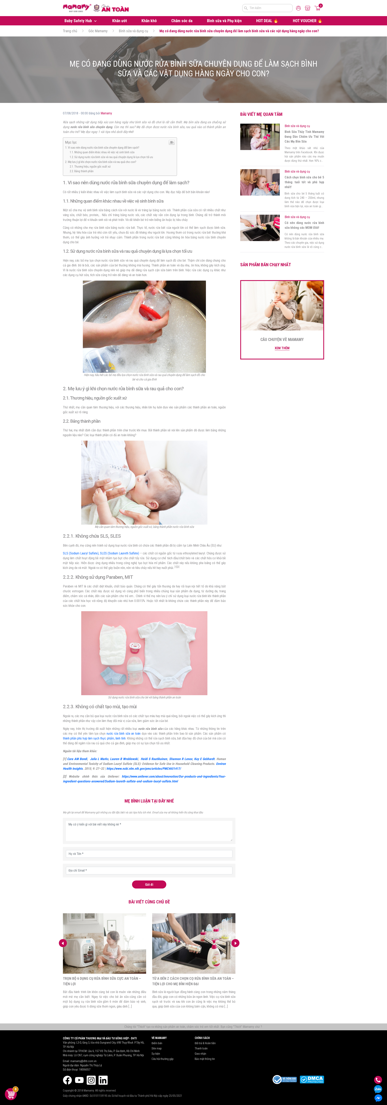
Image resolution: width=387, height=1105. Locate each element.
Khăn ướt (119, 20)
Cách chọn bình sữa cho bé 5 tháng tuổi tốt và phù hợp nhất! (304, 182)
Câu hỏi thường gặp (163, 1058)
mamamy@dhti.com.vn (83, 1061)
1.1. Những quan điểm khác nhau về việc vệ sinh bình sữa (102, 152)
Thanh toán (201, 1048)
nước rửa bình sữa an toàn (124, 733)
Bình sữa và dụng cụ (133, 31)
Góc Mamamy (98, 31)
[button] (235, 943)
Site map (157, 1048)
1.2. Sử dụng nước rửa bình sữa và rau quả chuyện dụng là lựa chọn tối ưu (111, 157)
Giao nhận (200, 1053)
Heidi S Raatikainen (154, 759)
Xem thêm (282, 348)
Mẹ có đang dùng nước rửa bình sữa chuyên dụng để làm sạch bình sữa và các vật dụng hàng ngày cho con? (239, 31)
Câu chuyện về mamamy (282, 339)
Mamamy (106, 113)
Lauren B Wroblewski (124, 759)
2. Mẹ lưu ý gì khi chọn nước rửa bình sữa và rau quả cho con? (100, 162)
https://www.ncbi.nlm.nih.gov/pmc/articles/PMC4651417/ (143, 768)
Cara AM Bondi (77, 759)
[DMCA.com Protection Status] (312, 1079)
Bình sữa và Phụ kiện (224, 20)
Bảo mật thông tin (205, 1058)
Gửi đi (149, 884)
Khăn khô (149, 20)
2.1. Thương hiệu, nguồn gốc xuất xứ (90, 166)
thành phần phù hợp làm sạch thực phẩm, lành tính (94, 738)
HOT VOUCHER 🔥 (307, 20)
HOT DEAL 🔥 (267, 20)
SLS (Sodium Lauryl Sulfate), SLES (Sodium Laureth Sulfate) (101, 553)
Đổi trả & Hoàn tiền (205, 1043)
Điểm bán (157, 1043)
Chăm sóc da (181, 20)
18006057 (84, 1069)
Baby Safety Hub (78, 20)
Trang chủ (70, 31)
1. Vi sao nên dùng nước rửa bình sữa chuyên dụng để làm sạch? (102, 147)
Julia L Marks (99, 759)
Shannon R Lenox (180, 759)
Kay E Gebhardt (204, 759)
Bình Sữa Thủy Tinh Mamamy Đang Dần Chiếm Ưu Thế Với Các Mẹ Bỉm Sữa (304, 136)
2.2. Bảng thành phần (82, 171)
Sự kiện (156, 1053)
